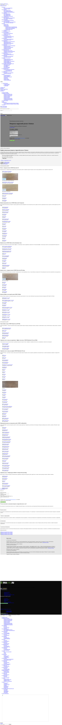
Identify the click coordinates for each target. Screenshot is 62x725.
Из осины (5, 663)
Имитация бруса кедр (7, 42)
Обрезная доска (4, 44)
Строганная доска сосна (7, 37)
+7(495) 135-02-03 (8, 611)
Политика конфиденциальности (9, 602)
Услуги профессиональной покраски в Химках (11, 103)
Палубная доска (4, 55)
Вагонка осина (6, 25)
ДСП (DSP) (6, 690)
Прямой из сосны (6, 680)
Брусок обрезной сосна (7, 53)
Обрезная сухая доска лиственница (9, 51)
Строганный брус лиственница (9, 20)
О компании (6, 598)
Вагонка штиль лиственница (10, 28)
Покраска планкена (7, 96)
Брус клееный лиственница (8, 11)
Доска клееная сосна (7, 31)
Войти (1, 113)
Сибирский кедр (6, 657)
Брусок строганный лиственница (9, 69)
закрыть (1, 723)
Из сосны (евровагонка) (7, 651)
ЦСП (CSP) (6, 692)
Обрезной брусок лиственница (9, 54)
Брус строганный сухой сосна (8, 22)
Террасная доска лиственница (8, 72)
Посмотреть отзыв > (46, 542)
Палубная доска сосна (7, 57)
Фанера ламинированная (8, 76)
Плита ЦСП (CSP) (7, 67)
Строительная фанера (7, 75)
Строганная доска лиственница (9, 36)
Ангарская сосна (6, 655)
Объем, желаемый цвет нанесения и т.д (16, 134)
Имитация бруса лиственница (8, 43)
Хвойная (5, 685)
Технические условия (7, 595)
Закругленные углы (9, 70)
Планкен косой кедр (7, 58)
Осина (5, 653)
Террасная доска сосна (7, 73)
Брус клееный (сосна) (7, 10)
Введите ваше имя (12, 131)
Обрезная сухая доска (5, 49)
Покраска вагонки (7, 97)
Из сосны (5, 626)
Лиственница (6, 656)
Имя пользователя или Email (5, 108)
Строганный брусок (5, 68)
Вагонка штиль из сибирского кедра (11, 27)
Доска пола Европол (5, 32)
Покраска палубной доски (8, 94)
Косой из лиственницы (7, 679)
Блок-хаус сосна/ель (7, 8)
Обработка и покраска (7, 593)
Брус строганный (5, 19)
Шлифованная (6, 686)
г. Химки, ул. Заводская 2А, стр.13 (5, 160)
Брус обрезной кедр (7, 13)
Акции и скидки (6, 599)
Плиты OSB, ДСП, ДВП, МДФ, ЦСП (8, 63)
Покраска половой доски (8, 95)
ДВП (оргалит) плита (7, 64)
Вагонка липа (6, 24)
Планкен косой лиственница (8, 59)
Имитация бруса (4, 40)
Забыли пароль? (2, 115)
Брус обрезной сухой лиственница (9, 17)
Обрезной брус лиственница (8, 16)
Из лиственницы (6, 627)
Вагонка (3, 23)
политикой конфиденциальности (20, 138)
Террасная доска (4, 71)
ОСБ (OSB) (6, 689)
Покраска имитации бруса (8, 98)
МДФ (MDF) (6, 66)
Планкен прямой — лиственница (9, 61)
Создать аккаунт (4, 107)
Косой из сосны (6, 678)
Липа (5, 652)
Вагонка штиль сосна (9, 29)
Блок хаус (3, 7)
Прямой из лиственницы (8, 681)
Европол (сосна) (6, 671)
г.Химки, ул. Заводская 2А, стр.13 (6, 609)
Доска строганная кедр (7, 35)
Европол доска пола (7, 34)
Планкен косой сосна (7, 60)
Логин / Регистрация (5, 693)
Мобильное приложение (4, 603)
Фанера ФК (6, 77)
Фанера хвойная (6, 79)
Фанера (3, 74)
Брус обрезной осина (7, 14)
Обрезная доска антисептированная (9, 45)
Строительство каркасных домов (9, 594)
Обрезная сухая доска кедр (8, 50)
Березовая (5, 683)
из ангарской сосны (7, 649)
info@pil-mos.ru (5, 163)
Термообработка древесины (8, 99)
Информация (6, 600)
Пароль (1, 110)
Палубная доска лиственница (8, 56)
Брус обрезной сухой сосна (8, 18)
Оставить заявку (12, 127)
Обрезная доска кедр (7, 46)
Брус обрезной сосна (7, 15)
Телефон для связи (3, 494)
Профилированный (7, 638)
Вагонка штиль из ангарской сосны (11, 26)
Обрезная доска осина (7, 48)
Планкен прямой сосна (7, 62)
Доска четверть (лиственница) (8, 659)
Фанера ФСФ (6, 78)
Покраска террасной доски (8, 619)
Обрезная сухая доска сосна (8, 52)
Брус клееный (4, 9)
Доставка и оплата (7, 592)
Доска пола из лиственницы (8, 33)
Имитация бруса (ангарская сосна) (9, 41)
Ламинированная (6, 684)
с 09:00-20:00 (6, 85)
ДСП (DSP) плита (7, 65)
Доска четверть (4, 38)
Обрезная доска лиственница (8, 47)
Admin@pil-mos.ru (6, 614)
